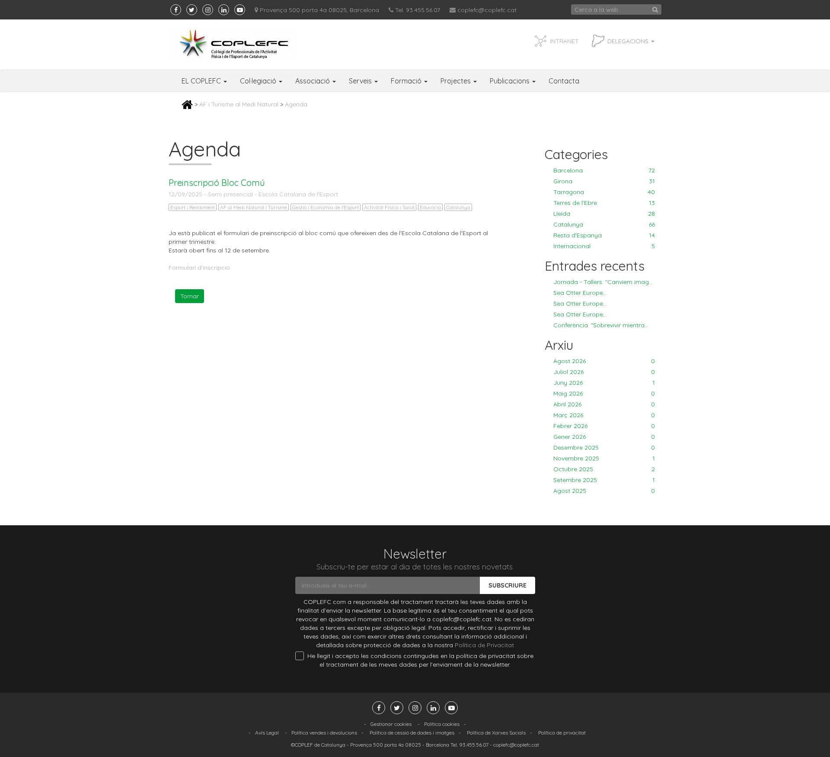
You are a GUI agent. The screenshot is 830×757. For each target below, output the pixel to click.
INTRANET (564, 41)
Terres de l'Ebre (604, 203)
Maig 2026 (604, 393)
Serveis (361, 81)
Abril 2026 (604, 404)
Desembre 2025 (604, 447)
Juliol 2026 (604, 372)
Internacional (604, 246)
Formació (407, 81)
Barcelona (604, 170)
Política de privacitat (562, 732)
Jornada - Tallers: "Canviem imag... (603, 282)
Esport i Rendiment (192, 207)
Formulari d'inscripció (199, 267)
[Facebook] (175, 9)
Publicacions (510, 81)
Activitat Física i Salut (389, 207)
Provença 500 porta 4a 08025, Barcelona (319, 10)
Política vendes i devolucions (324, 732)
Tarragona (604, 192)
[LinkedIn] (223, 9)
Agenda (296, 104)
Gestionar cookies (391, 724)
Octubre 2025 (604, 469)
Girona (604, 181)
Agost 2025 (604, 491)
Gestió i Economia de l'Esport (325, 207)
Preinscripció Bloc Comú (217, 182)
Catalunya (458, 207)
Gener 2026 (604, 437)
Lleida (604, 213)
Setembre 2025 (604, 480)
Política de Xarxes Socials (496, 732)
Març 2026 (604, 415)
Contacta (564, 81)
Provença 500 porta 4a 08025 (385, 744)
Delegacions (628, 41)
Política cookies (442, 724)
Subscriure (507, 585)
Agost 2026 (604, 361)
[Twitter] (191, 9)
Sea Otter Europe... (580, 293)
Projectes (456, 81)
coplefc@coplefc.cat (487, 10)
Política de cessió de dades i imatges (412, 732)
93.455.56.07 (473, 744)
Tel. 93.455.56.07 (417, 10)
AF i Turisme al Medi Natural (238, 104)
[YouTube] (239, 9)
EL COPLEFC (202, 81)
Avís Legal (267, 732)
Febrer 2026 (604, 426)
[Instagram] (207, 9)
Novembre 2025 (604, 458)
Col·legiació (259, 81)
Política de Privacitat (484, 645)
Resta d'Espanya (604, 235)
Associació (313, 81)
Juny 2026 (604, 382)
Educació (430, 207)
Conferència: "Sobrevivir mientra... (600, 325)
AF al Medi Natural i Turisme (253, 207)
